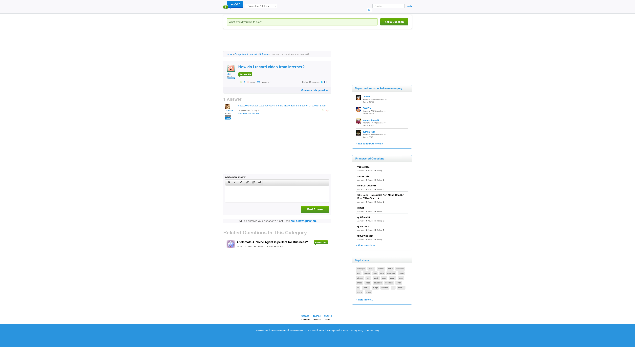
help (368, 278)
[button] (229, 182)
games (371, 268)
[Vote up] (241, 82)
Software (264, 54)
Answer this (245, 74)
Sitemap (369, 330)
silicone (360, 278)
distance (384, 287)
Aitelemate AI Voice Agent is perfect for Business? (272, 242)
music (376, 278)
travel (401, 273)
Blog (377, 330)
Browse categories (279, 330)
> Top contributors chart (369, 143)
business (389, 282)
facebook (400, 268)
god (375, 273)
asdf (358, 273)
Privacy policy (357, 330)
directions (391, 273)
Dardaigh (229, 110)
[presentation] (229, 182)
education (378, 282)
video (401, 278)
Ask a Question (394, 22)
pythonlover (369, 131)
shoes (359, 282)
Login (409, 5)
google (392, 278)
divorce (366, 287)
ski (358, 287)
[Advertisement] (283, 43)
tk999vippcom (365, 235)
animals (381, 268)
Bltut (229, 73)
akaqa (375, 287)
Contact (344, 330)
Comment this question (314, 90)
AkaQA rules (311, 330)
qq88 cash (363, 226)
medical (401, 287)
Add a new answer (235, 176)
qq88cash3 (363, 217)
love (382, 273)
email (399, 282)
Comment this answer (248, 113)
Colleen (366, 96)
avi (393, 287)
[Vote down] (247, 82)
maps (368, 282)
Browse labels (296, 330)
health (390, 268)
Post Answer (315, 209)
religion (367, 273)
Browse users (262, 330)
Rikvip (360, 207)
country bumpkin (371, 119)
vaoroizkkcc (364, 176)
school (368, 292)
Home (229, 54)
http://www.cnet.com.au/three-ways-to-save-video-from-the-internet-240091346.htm (282, 105)
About (321, 330)
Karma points (333, 330)
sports (359, 292)
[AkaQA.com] (233, 5)
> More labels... (364, 299)
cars (384, 278)
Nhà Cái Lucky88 (366, 185)
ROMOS (367, 108)
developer (361, 268)
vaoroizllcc (363, 166)
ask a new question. (304, 221)
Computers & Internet (245, 54)
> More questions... (366, 245)
